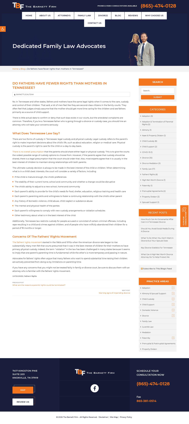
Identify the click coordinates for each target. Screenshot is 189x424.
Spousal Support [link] (150, 202)
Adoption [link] (147, 116)
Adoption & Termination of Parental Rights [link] (157, 123)
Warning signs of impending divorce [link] (114, 292)
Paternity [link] (147, 186)
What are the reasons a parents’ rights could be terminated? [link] (38, 284)
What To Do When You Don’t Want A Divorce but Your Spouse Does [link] (157, 239)
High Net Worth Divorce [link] (153, 180)
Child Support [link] (149, 147)
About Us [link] (45, 15)
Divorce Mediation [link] (151, 163)
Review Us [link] (23, 402)
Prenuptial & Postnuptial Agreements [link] (158, 344)
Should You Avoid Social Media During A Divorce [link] (157, 230)
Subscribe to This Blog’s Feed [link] (157, 269)
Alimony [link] (146, 130)
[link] (3, 29)
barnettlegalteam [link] (25, 95)
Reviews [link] (133, 15)
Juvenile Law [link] (147, 327)
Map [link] (22, 390)
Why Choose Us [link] (154, 15)
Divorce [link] (103, 15)
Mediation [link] (146, 332)
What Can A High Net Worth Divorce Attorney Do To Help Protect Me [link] (157, 255)
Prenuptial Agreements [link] (154, 191)
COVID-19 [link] (147, 152)
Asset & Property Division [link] (154, 136)
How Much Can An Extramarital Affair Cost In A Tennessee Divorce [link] (157, 220)
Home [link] (29, 15)
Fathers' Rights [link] (30, 276)
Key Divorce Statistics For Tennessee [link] (157, 248)
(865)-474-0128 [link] (158, 6)
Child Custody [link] (149, 141)
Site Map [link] (114, 417)
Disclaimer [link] (103, 417)
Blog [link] (118, 15)
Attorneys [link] (64, 15)
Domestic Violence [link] (150, 310)
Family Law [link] (84, 15)
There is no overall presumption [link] (28, 152)
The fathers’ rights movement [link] (27, 242)
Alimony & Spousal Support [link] (154, 294)
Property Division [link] (151, 197)
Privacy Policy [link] (126, 417)
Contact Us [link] (94, 23)
